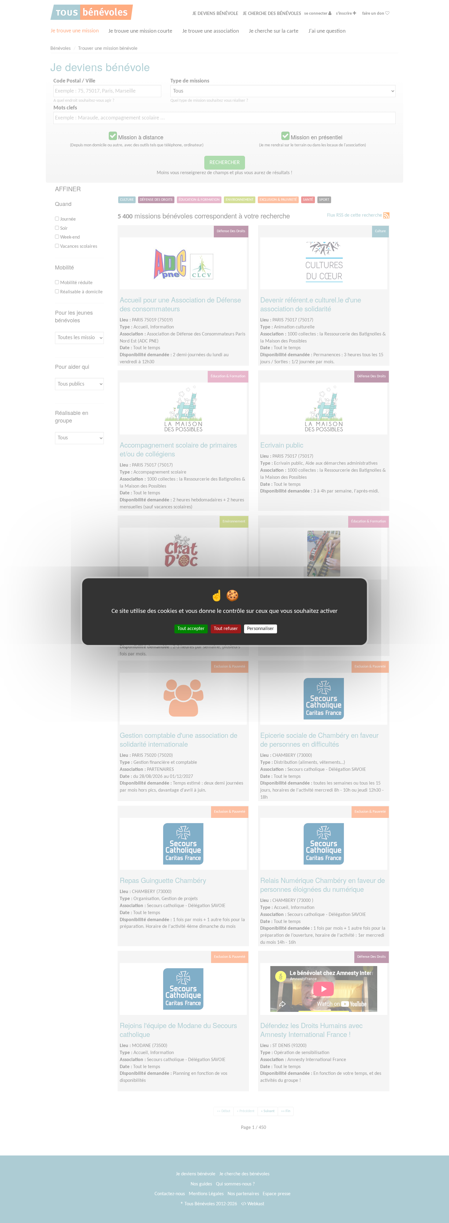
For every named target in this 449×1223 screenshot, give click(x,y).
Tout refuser (226, 628)
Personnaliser (260, 628)
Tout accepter (191, 628)
